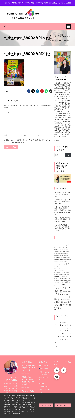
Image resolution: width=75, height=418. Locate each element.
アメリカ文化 (57, 282)
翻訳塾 (64, 305)
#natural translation (58, 272)
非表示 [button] (68, 3)
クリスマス (59, 285)
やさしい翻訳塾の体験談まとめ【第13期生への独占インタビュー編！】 (62, 219)
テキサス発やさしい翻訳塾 (62, 288)
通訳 (61, 308)
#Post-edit (59, 274)
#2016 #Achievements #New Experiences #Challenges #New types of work (62, 244)
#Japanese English (63, 261)
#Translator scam (65, 274)
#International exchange (65, 257)
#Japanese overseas (58, 263)
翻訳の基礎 (64, 302)
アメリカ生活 (65, 282)
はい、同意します (46, 405)
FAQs (63, 280)
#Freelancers (57, 253)
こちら (54, 3)
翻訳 (58, 301)
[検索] (68, 155)
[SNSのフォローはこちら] (57, 370)
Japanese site (44, 365)
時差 (64, 299)
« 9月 (56, 346)
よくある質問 (68, 280)
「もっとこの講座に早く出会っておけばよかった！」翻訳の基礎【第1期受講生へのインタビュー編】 (62, 210)
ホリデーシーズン (65, 297)
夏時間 (61, 299)
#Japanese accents (62, 259)
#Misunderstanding (58, 268)
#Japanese (56, 259)
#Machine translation (58, 266)
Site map (41, 383)
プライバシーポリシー (44, 391)
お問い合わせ (43, 386)
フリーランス (57, 297)
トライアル (66, 291)
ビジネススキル (62, 294)
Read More (57, 140)
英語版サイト (45, 368)
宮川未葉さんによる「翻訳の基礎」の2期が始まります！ (62, 194)
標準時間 (67, 299)
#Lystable (66, 264)
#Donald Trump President (63, 251)
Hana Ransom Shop (43, 379)
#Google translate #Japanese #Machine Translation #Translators (61, 255)
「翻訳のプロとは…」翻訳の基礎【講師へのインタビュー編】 (62, 201)
